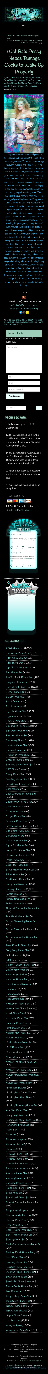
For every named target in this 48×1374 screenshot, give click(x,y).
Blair (8, 77)
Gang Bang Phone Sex (17, 950)
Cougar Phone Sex (15, 816)
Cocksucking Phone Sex (18, 802)
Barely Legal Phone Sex (18, 687)
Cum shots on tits (15, 836)
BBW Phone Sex (15, 692)
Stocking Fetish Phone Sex (20, 1272)
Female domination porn (18, 899)
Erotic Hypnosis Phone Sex (20, 869)
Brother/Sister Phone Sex (20, 764)
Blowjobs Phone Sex (16, 745)
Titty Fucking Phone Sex (18, 1296)
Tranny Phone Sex (15, 1306)
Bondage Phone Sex (16, 750)
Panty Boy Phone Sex (17, 1115)
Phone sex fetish (14, 1144)
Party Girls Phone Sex (17, 1125)
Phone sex (11, 1134)
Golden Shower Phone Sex (20, 965)
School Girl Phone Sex (18, 1197)
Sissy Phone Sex (14, 1225)
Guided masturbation (16, 970)
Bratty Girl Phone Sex (17, 755)
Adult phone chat (14, 663)
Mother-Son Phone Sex (18, 1070)
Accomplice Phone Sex (17, 653)
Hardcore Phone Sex (26, 80)
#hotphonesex (29, 558)
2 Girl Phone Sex (15, 648)
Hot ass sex (12, 989)
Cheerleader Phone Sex (18, 784)
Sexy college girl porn (17, 1210)
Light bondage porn (15, 1028)
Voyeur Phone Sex (15, 1315)
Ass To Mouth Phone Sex (19, 677)
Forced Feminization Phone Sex (22, 929)
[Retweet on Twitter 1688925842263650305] (18, 548)
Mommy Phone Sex (28, 83)
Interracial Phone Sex (17, 1018)
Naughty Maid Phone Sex (19, 1092)
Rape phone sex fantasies (19, 1168)
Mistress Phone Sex (16, 1052)
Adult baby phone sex (16, 658)
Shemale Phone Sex (16, 1220)
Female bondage (14, 894)
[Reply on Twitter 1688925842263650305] (12, 548)
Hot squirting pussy (16, 999)
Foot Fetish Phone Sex (17, 916)
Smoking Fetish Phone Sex (19, 1252)
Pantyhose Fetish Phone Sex (21, 1120)
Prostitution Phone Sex (18, 1163)
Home (9, 1361)
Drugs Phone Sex (10, 80)
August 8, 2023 (16, 535)
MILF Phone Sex (14, 1047)
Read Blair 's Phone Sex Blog (24, 308)
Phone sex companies (17, 1139)
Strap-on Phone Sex (16, 1277)
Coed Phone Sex (14, 806)
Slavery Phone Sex (15, 1239)
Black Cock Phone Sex (18, 726)
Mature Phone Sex (15, 1037)
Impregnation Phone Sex (18, 1008)
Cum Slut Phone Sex (16, 840)
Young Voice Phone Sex (18, 1330)
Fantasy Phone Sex (16, 889)
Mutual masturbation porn (19, 1083)
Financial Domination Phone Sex (22, 908)
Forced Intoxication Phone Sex (21, 937)
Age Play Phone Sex (20, 77)
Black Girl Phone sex (17, 731)
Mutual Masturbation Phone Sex (22, 1075)
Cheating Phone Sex (16, 779)
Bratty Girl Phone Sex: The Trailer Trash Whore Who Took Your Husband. (24, 41)
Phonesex (11, 1149)
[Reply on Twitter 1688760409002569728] (12, 566)
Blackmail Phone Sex (16, 735)
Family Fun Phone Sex (17, 884)
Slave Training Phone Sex (19, 1235)
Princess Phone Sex (16, 1154)
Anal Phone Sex (14, 672)
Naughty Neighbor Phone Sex (21, 1097)
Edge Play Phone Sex (17, 865)
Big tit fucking (13, 701)
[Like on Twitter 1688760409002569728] (23, 566)
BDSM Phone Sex (15, 697)
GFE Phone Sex (14, 955)
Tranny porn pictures (16, 1310)
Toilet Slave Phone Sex (18, 1301)
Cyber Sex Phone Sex (17, 845)
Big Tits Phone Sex (16, 711)
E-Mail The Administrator (14, 1365)
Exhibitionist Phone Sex (18, 879)
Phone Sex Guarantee (30, 1361)
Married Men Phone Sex (18, 1033)
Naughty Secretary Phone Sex (21, 1105)
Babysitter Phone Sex (17, 682)
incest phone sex (11, 322)
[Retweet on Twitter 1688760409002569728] (18, 566)
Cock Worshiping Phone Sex (21, 794)
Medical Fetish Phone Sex (19, 1042)
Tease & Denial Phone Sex (19, 1286)
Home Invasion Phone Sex (19, 984)
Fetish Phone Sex (15, 903)
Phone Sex (11, 1129)
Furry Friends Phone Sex (19, 945)
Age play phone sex (16, 320)
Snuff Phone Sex (14, 1257)
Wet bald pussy (31, 86)
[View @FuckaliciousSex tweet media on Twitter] (12, 542)
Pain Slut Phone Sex (16, 1110)
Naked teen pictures (16, 1087)
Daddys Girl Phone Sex (18, 850)
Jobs (39, 1361)
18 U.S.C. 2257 (17, 1361)
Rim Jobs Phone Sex (16, 1173)
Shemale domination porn (18, 1215)
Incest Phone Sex (13, 83)
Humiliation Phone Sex (17, 1004)
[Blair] (24, 297)
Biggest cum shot (35, 77)
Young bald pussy (14, 1325)
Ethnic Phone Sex (15, 874)
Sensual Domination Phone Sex (22, 1202)
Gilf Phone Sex (13, 960)
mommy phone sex (28, 322)
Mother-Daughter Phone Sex (21, 1062)
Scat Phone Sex (14, 1193)
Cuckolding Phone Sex (17, 831)
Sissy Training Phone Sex (19, 1230)
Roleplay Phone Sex (16, 1178)
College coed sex (14, 811)
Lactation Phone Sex (16, 1023)
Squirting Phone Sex (16, 1267)
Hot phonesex (13, 994)
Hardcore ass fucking (16, 974)
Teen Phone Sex (14, 1291)
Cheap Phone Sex (15, 774)
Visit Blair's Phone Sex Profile (24, 305)
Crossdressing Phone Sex (19, 826)
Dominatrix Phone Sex (17, 855)
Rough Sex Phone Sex (15, 86)
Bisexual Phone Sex (16, 721)
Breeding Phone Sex (16, 760)
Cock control (12, 789)
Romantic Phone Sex (16, 1183)
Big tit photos (13, 706)
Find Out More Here (18, 510)
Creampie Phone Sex (16, 821)
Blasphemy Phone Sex (17, 740)
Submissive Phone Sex (17, 1281)
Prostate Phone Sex (16, 1159)
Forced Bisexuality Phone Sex (21, 921)
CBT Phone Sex (14, 769)
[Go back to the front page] (24, 15)
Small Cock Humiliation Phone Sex (23, 1244)
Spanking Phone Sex (16, 1262)
